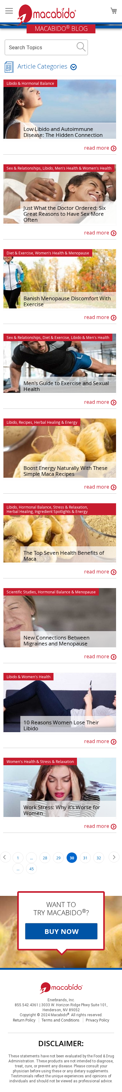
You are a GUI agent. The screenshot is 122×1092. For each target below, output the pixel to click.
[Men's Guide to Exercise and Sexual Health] (59, 364)
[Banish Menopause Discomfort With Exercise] (59, 279)
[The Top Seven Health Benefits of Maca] (59, 533)
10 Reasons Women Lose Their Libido (61, 725)
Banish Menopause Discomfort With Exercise (67, 301)
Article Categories (42, 66)
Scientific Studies (21, 592)
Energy (71, 422)
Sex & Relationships (24, 168)
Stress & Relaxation (70, 507)
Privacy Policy (97, 1019)
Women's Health (97, 168)
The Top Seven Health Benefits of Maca (63, 555)
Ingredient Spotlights (53, 511)
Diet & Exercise (20, 253)
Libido (12, 83)
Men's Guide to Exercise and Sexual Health (66, 386)
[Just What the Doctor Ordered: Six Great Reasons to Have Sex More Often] (59, 194)
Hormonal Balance (38, 83)
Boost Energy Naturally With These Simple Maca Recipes (65, 470)
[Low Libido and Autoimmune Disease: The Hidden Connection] (59, 110)
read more (96, 147)
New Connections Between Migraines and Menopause (56, 640)
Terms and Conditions (60, 1019)
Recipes (25, 422)
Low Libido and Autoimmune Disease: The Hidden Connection (63, 131)
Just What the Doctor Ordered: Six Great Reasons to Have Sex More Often (64, 213)
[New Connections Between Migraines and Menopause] (59, 618)
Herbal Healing (47, 422)
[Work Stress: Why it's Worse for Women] (59, 788)
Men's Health (66, 168)
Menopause (79, 253)
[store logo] (46, 15)
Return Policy (24, 1019)
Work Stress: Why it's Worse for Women (61, 810)
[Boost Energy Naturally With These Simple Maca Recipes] (59, 449)
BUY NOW (61, 931)
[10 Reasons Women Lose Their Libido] (59, 703)
